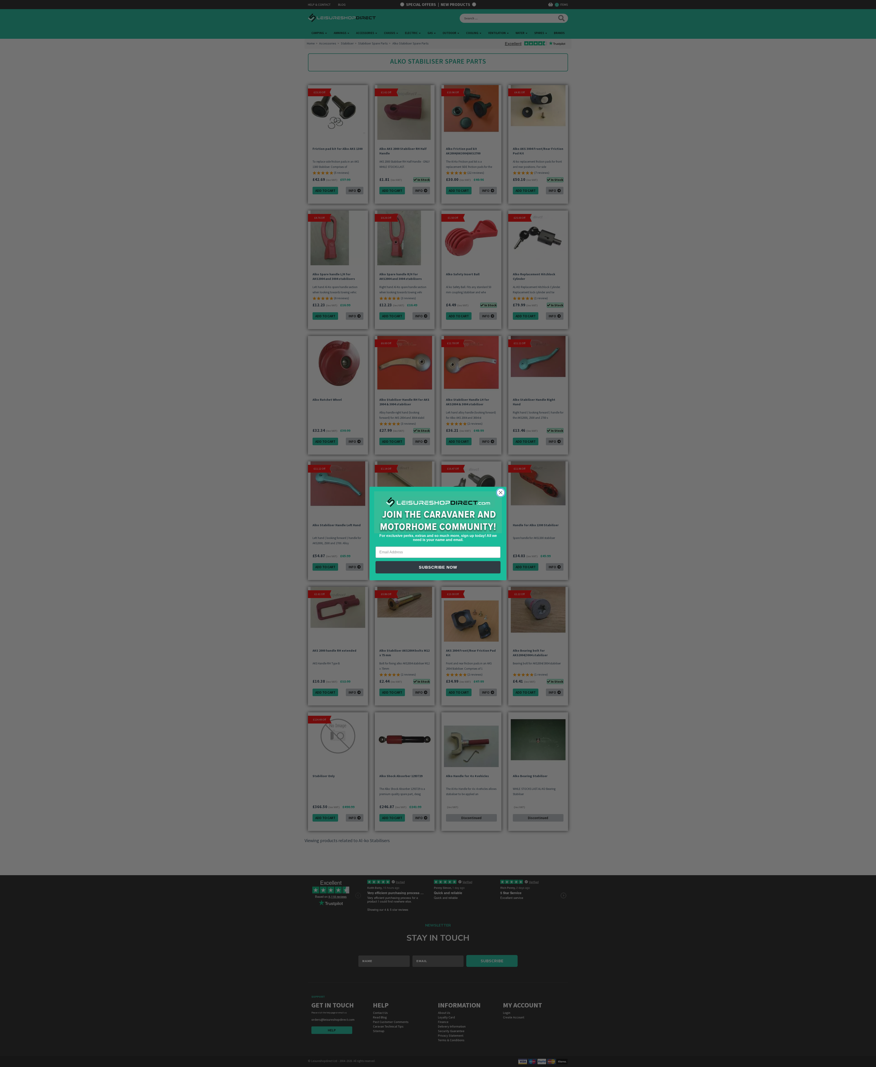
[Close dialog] (501, 493)
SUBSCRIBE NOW (438, 567)
